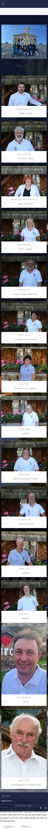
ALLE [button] (3, 72)
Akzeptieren (8, 826)
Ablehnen (25, 826)
